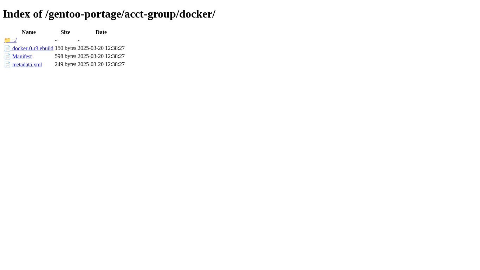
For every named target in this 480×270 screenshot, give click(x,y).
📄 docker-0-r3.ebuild (28, 48)
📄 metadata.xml (23, 65)
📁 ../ (10, 40)
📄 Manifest (18, 56)
